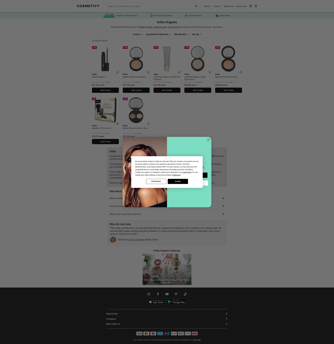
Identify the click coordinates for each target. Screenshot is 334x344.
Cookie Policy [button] (186, 172)
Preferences (156, 181)
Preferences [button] (176, 175)
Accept (178, 181)
